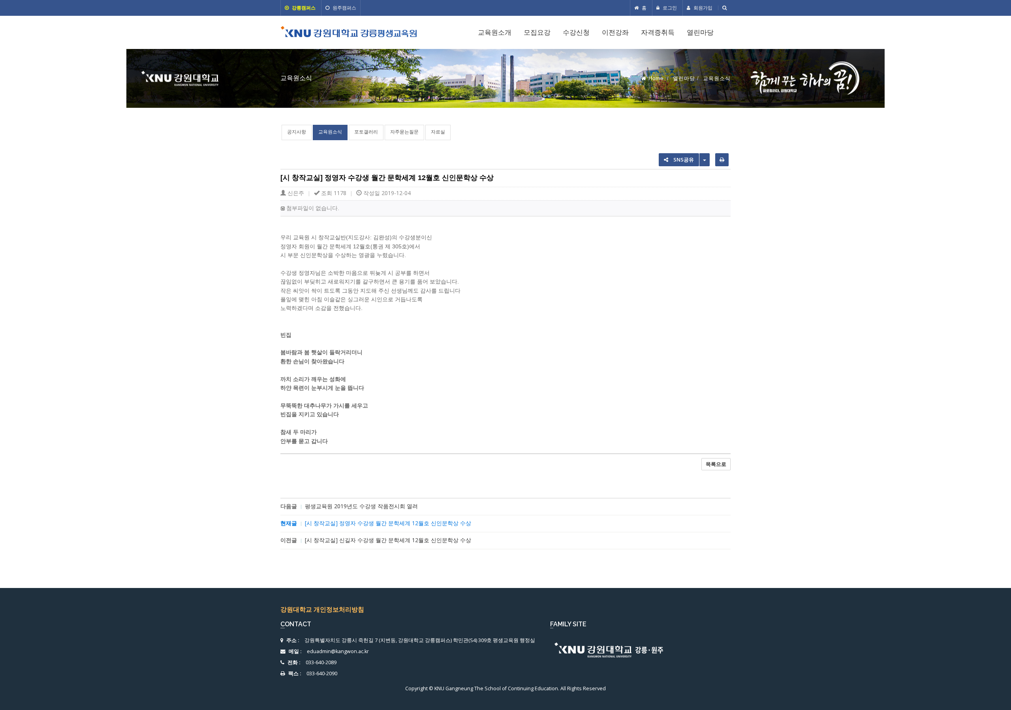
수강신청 (576, 32)
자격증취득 (658, 32)
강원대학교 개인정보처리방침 (322, 609)
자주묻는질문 (404, 131)
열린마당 (700, 32)
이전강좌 (615, 32)
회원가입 (702, 7)
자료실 (438, 131)
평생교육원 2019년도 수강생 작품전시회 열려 (361, 506)
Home (655, 78)
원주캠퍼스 (343, 7)
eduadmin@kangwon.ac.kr (338, 651)
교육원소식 (330, 131)
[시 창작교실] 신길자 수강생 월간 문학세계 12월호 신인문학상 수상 (388, 540)
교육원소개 (494, 32)
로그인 (669, 7)
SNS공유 (683, 159)
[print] (722, 159)
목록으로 (716, 464)
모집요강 (537, 32)
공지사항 (296, 131)
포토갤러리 (366, 131)
